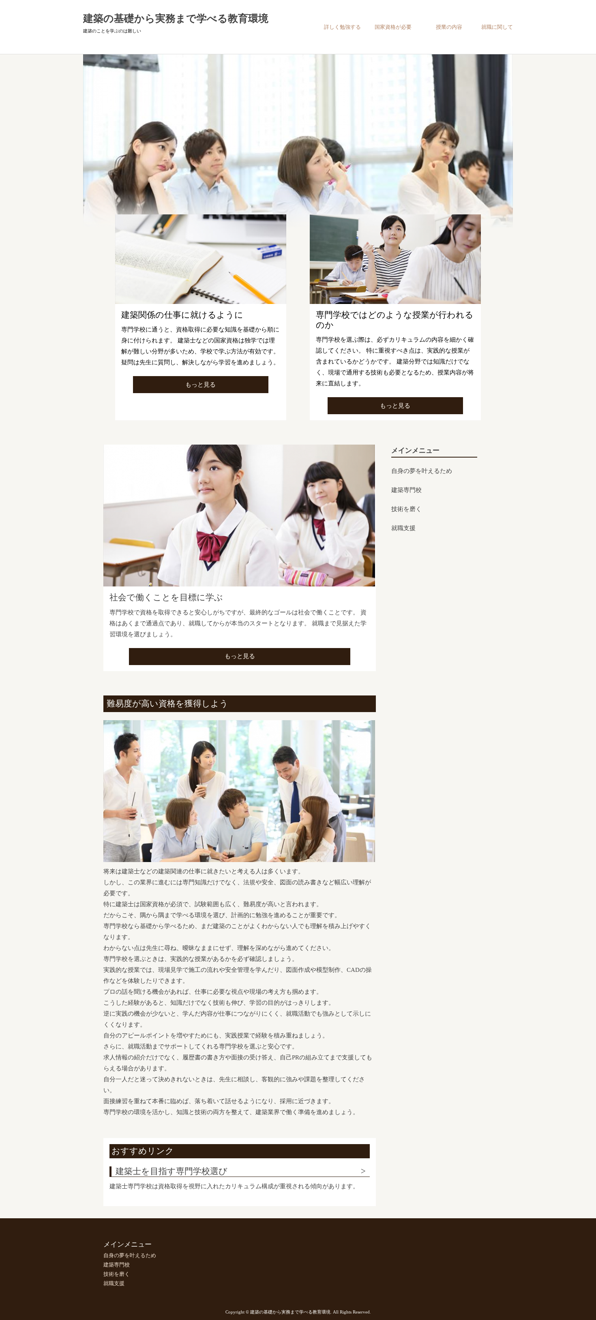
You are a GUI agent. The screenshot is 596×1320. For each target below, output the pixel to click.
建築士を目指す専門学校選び (171, 1171)
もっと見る (200, 384)
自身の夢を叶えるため (421, 471)
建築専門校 (406, 490)
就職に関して (497, 27)
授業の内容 (449, 27)
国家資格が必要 (393, 27)
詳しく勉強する (342, 27)
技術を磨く (406, 509)
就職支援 (403, 528)
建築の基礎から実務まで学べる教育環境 (175, 18)
